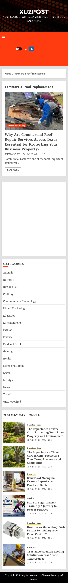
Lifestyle (8, 380)
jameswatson (14, 154)
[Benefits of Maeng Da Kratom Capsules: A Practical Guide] (14, 481)
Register (31, 49)
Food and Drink (12, 344)
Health (7, 358)
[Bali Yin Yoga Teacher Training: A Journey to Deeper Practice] (14, 506)
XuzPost (34, 11)
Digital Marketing (14, 308)
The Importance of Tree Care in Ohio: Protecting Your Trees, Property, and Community (44, 457)
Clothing (8, 294)
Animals (8, 272)
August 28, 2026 (38, 440)
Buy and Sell (10, 287)
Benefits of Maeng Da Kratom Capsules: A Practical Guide (41, 481)
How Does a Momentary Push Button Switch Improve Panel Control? (46, 530)
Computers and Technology (19, 301)
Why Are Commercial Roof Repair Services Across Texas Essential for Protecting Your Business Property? (31, 141)
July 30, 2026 (32, 154)
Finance (8, 337)
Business (8, 280)
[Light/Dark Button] (19, 48)
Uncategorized (12, 401)
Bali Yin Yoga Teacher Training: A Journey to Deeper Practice (42, 506)
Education (9, 315)
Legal (6, 373)
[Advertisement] (50, 49)
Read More (13, 170)
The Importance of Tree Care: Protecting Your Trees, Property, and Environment (46, 432)
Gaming (8, 351)
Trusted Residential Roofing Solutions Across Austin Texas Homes (45, 555)
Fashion (7, 330)
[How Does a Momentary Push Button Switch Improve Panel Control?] (14, 530)
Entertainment (12, 322)
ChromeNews (48, 575)
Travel (7, 394)
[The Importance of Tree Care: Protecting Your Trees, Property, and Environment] (14, 432)
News (6, 387)
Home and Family (16, 125)
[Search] (26, 49)
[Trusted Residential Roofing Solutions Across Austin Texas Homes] (14, 555)
